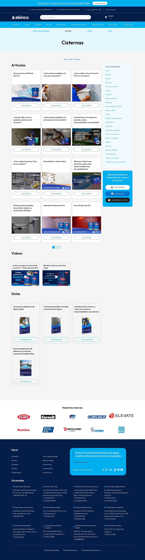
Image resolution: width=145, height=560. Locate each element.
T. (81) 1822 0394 (48, 516)
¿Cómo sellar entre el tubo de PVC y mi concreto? (86, 74)
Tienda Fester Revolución (83, 507)
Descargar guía (25, 339)
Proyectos (38, 25)
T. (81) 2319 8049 (79, 516)
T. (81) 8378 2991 (48, 498)
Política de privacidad (51, 550)
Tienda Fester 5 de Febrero (115, 507)
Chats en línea (119, 194)
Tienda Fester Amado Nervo (23, 507)
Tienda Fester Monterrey (22, 487)
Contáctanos (128, 25)
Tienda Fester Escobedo (53, 507)
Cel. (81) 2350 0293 (110, 501)
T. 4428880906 (79, 539)
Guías (110, 31)
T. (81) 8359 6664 (79, 519)
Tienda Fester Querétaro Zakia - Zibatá (86, 527)
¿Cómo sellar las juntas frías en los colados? (25, 162)
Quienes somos (48, 468)
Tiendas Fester (61, 25)
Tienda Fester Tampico (113, 526)
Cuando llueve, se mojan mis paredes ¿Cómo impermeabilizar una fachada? (86, 119)
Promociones (47, 464)
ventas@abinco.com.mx (119, 200)
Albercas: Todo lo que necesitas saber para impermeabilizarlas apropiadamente (83, 165)
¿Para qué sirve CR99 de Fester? (23, 74)
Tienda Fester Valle (51, 487)
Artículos (68, 31)
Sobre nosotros (113, 25)
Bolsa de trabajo (97, 25)
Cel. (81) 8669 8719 (49, 501)
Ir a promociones (100, 3)
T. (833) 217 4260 (110, 534)
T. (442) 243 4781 (18, 537)
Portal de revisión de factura (91, 550)
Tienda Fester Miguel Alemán (115, 487)
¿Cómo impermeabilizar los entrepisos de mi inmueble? (55, 118)
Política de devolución (70, 550)
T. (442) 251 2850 (49, 537)
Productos (14, 25)
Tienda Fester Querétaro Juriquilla (53, 527)
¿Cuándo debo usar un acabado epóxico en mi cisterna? (22, 119)
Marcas (27, 25)
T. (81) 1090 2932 (79, 498)
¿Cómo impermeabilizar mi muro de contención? (55, 74)
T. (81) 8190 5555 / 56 (20, 495)
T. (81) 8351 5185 (18, 516)
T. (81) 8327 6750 (109, 498)
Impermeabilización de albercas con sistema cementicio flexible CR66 (23, 351)
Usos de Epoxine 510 (82, 205)
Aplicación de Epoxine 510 (54, 205)
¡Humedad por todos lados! (55, 161)
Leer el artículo (26, 105)
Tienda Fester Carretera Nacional (86, 487)
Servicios (49, 25)
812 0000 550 (119, 187)
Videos (89, 31)
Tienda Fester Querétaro (22, 526)
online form (84, 462)
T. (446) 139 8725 (110, 519)
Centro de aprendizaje (41, 31)
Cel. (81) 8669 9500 (80, 501)
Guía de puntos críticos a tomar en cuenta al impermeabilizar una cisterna (86, 309)
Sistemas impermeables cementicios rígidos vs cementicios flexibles (23, 208)
